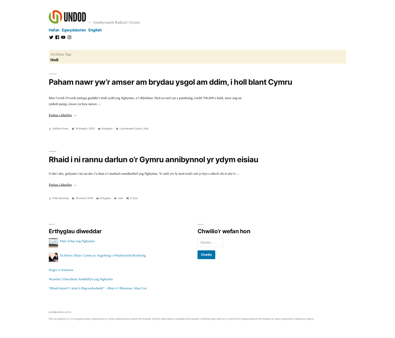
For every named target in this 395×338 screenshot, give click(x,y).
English (95, 30)
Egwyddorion (74, 30)
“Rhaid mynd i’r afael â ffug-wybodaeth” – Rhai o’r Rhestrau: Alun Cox (98, 288)
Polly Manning (60, 198)
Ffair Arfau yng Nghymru (77, 241)
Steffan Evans (60, 128)
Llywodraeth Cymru (131, 128)
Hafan (54, 30)
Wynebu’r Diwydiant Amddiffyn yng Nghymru (81, 279)
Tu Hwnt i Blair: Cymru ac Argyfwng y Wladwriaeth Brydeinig (103, 255)
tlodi (146, 128)
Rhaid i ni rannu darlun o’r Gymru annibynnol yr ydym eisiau (153, 159)
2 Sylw (134, 198)
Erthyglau (107, 128)
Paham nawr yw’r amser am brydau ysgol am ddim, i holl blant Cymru (170, 82)
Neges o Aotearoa (61, 270)
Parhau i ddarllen (63, 115)
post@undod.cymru (60, 312)
